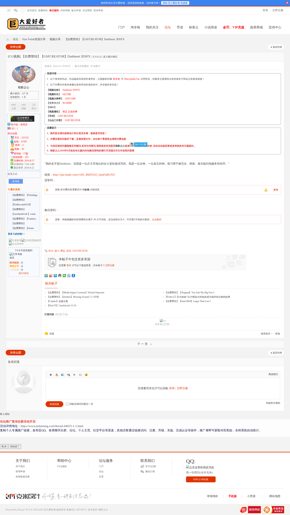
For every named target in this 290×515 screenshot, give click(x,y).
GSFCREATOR (80, 250)
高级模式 (273, 374)
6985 (13, 105)
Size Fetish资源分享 (34, 39)
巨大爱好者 (7, 39)
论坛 (168, 27)
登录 (265, 10)
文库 (101, 476)
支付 (275, 189)
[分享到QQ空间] (46, 275)
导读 (180, 27)
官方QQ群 (150, 466)
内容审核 (65, 10)
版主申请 (76, 10)
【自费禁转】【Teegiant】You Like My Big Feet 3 (189, 292)
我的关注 (152, 27)
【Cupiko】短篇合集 (57, 301)
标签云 (193, 27)
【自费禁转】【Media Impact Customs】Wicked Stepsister (75, 292)
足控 (68, 250)
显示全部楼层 (82, 66)
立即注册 (277, 10)
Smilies (86, 375)
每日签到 (54, 10)
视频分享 (55, 39)
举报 (277, 333)
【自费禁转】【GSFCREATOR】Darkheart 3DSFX (94, 39)
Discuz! (21, 509)
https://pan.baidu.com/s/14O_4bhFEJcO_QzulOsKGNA (84, 174)
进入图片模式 (110, 56)
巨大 (51, 250)
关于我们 (20, 466)
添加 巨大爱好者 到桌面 (175, 3)
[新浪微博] (8, 10)
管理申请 (20, 471)
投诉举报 (98, 10)
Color (57, 375)
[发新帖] (15, 47)
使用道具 (265, 333)
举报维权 (212, 496)
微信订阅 (150, 471)
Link (68, 375)
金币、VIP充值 (233, 27)
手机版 (232, 496)
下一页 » (145, 344)
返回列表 (277, 47)
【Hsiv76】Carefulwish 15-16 (61, 305)
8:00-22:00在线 (200, 479)
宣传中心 (275, 27)
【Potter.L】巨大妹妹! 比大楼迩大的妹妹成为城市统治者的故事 (197, 296)
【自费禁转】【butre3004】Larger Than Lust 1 (188, 301)
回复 (52, 333)
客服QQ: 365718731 (76, 509)
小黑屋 (251, 496)
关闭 (287, 3)
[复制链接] (97, 56)
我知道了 (15, 446)
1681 (23, 105)
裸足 (62, 250)
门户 (121, 27)
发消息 (15, 181)
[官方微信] (15, 10)
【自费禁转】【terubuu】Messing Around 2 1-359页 (73, 296)
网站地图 (274, 496)
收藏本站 (43, 10)
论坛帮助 (87, 10)
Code (80, 375)
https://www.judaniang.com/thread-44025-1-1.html (52, 426)
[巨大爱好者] (26, 29)
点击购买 (156, 219)
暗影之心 (120, 145)
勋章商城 (256, 27)
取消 (4, 446)
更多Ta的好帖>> (16, 233)
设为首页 (32, 10)
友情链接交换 (23, 476)
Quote (74, 375)
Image (63, 375)
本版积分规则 (273, 403)
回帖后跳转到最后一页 (81, 404)
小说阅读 (210, 27)
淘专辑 (135, 27)
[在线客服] (22, 10)
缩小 (56, 250)
